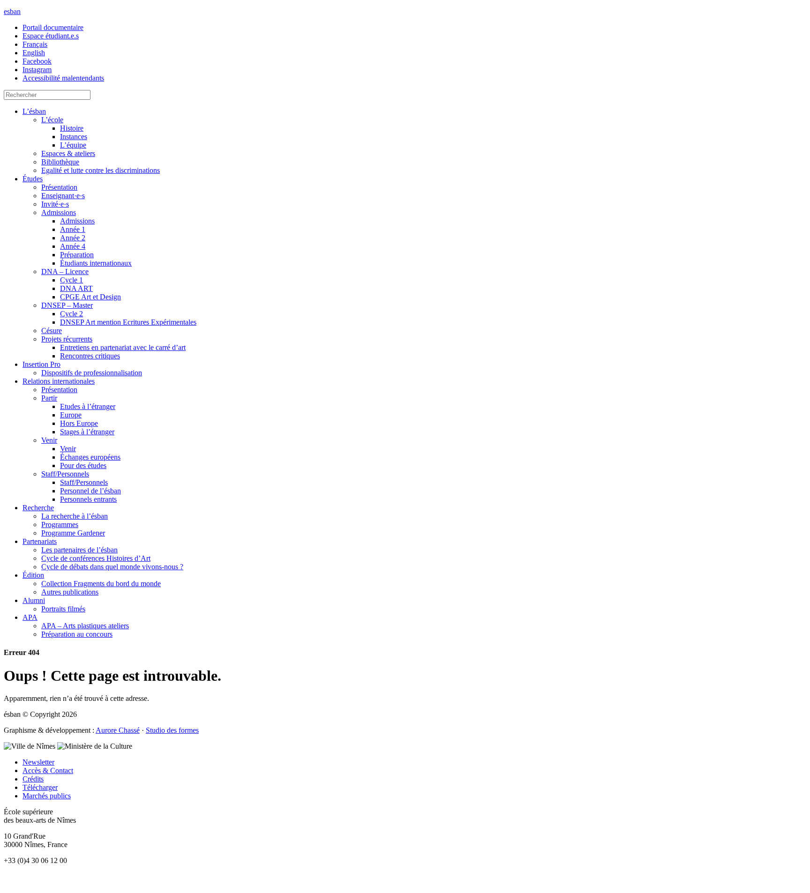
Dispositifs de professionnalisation (91, 373)
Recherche (38, 508)
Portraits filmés (63, 609)
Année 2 (72, 238)
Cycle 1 (71, 280)
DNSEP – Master (67, 305)
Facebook (37, 61)
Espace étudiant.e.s (50, 36)
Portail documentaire (52, 27)
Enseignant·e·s (63, 196)
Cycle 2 (71, 314)
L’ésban (34, 111)
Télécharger (40, 787)
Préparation (77, 255)
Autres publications (69, 592)
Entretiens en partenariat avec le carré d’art (123, 347)
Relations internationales (58, 381)
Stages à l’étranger (87, 432)
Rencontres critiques (90, 356)
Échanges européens (90, 457)
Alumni (33, 600)
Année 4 (72, 246)
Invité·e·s (55, 204)
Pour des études (83, 465)
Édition (33, 575)
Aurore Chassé (118, 730)
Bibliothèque (60, 162)
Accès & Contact (47, 770)
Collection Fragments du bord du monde (101, 584)
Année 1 (72, 229)
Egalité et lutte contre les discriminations (100, 170)
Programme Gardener (73, 533)
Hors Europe (79, 423)
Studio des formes (172, 730)
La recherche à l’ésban (74, 516)
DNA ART (76, 288)
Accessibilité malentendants (63, 78)
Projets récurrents (66, 339)
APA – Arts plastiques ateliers (85, 626)
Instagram (37, 70)
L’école (52, 120)
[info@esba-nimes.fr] (405, 885)
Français (34, 44)
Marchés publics (46, 796)
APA (30, 617)
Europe (71, 415)
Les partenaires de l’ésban (79, 550)
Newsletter (38, 762)
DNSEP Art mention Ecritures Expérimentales (128, 322)
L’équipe (73, 145)
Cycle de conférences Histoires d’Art (95, 558)
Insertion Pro (41, 364)
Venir (49, 440)
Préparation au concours (76, 634)
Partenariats (39, 541)
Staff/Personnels (65, 474)
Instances (73, 137)
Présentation (59, 187)
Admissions (58, 212)
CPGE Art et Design (90, 297)
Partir (49, 398)
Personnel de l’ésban (90, 491)
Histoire (71, 128)
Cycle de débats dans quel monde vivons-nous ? (112, 567)
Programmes (59, 524)
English (33, 53)
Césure (51, 331)
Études (32, 179)
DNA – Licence (65, 271)
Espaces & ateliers (68, 153)
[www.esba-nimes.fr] (405, 876)
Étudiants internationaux (96, 263)
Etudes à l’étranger (87, 406)
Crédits (33, 779)
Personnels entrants (88, 499)
